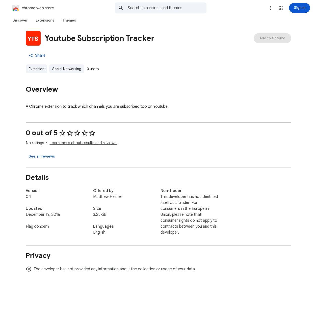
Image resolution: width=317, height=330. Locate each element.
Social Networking (66, 69)
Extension (36, 69)
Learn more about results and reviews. (83, 142)
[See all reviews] (42, 156)
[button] (281, 8)
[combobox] (167, 8)
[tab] (20, 20)
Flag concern (37, 226)
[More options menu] (270, 8)
